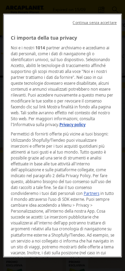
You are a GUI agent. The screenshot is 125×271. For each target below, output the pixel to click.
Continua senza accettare (95, 22)
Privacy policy (72, 124)
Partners (91, 193)
